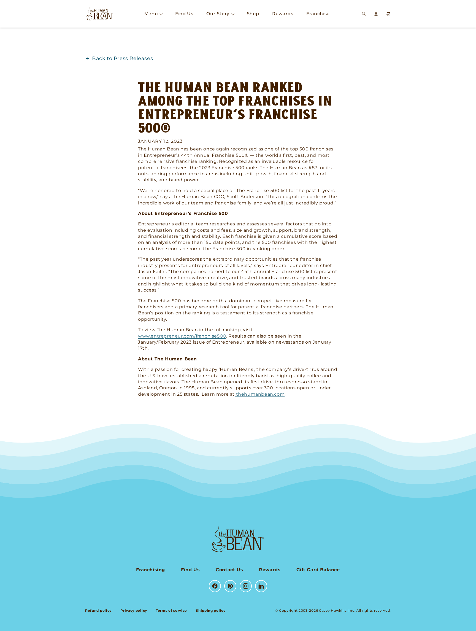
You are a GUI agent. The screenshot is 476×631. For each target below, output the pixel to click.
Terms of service (171, 610)
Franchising (150, 569)
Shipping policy (211, 610)
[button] (153, 14)
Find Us (190, 569)
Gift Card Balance (318, 569)
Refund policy (98, 610)
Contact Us (229, 569)
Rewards (269, 569)
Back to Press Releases (122, 58)
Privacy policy (133, 610)
